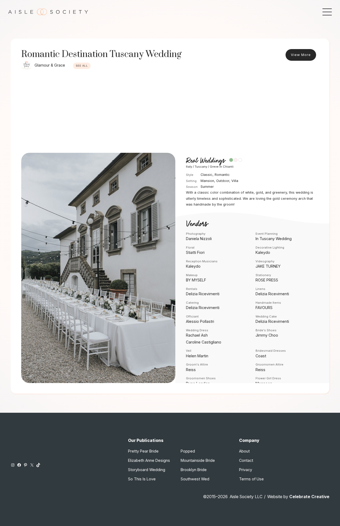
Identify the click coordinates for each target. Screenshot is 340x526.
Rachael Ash (197, 335)
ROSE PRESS (267, 280)
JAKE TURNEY (268, 266)
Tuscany (201, 166)
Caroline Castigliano (203, 342)
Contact (246, 460)
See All (82, 65)
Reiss (191, 369)
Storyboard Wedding (146, 469)
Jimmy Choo (267, 335)
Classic (206, 175)
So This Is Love (142, 479)
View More (301, 55)
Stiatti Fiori (195, 252)
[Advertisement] (170, 113)
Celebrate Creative (309, 496)
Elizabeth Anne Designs (149, 460)
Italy (189, 166)
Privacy (245, 469)
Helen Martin (197, 356)
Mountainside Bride (198, 460)
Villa (234, 181)
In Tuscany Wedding (274, 238)
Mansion (207, 181)
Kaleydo (263, 252)
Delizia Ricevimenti (202, 294)
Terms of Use (251, 479)
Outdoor (222, 181)
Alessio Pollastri (200, 321)
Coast (261, 356)
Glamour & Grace (50, 65)
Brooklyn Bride (194, 469)
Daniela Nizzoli (199, 238)
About (244, 451)
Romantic (222, 175)
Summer (207, 187)
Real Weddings (205, 160)
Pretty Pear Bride (143, 451)
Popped (188, 451)
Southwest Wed (195, 479)
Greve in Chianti (221, 166)
